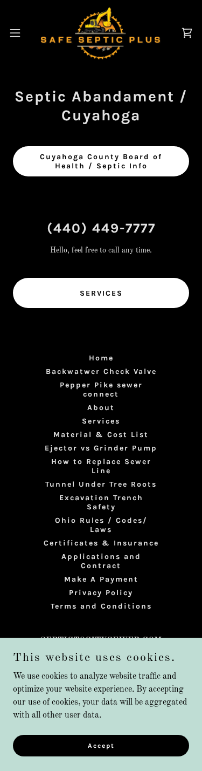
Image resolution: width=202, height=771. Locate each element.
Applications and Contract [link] (101, 561)
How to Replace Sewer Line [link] (101, 466)
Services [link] (101, 421)
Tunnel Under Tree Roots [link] (101, 484)
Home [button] (101, 358)
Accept (101, 745)
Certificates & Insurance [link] (101, 543)
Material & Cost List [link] (101, 434)
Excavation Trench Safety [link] (101, 502)
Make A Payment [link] (101, 579)
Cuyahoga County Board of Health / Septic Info (101, 161)
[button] (18, 33)
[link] (100, 32)
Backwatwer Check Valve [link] (101, 371)
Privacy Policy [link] (101, 592)
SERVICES (101, 293)
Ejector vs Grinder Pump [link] (101, 448)
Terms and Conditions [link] (101, 606)
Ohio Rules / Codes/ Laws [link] (101, 525)
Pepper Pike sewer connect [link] (101, 389)
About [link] (101, 407)
